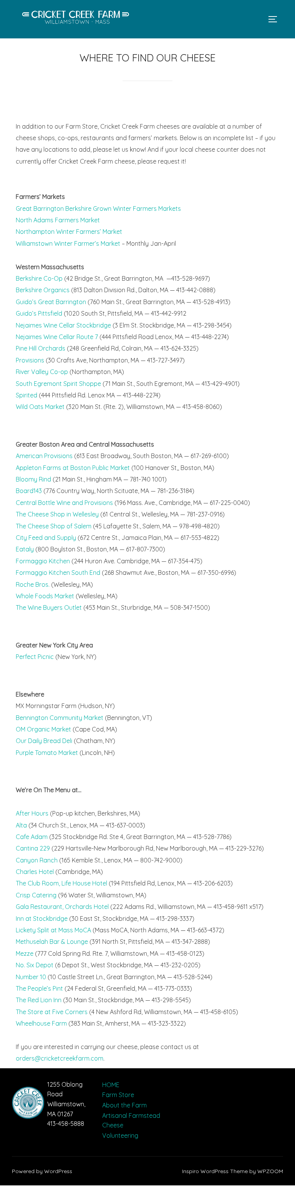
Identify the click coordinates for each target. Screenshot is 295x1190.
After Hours (32, 813)
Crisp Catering (36, 895)
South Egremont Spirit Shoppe (58, 383)
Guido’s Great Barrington (51, 302)
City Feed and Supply (46, 537)
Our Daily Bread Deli (44, 741)
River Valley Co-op (42, 372)
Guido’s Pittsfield (39, 313)
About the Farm (124, 1105)
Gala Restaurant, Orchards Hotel (62, 906)
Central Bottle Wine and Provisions (64, 502)
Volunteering (120, 1135)
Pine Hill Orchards (40, 348)
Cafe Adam (32, 837)
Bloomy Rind (33, 479)
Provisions (30, 360)
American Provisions (44, 456)
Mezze (24, 953)
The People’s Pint (39, 988)
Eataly (25, 549)
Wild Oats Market (40, 406)
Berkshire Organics (43, 290)
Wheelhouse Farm (41, 1023)
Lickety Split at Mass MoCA (53, 930)
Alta (21, 825)
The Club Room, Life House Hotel (61, 883)
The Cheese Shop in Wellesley (57, 514)
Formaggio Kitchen (43, 561)
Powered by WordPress (42, 1171)
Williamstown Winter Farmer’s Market (69, 243)
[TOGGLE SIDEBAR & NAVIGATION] (275, 19)
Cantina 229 (33, 848)
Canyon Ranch (37, 860)
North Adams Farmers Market (58, 220)
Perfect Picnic (35, 656)
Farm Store (118, 1095)
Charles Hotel (35, 872)
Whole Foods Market (45, 596)
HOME (110, 1085)
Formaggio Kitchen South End (58, 572)
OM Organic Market (43, 729)
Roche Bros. (33, 584)
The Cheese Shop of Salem (53, 526)
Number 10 (31, 977)
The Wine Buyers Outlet (49, 607)
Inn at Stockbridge (42, 918)
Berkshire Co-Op (39, 278)
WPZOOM (270, 1171)
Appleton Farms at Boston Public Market (73, 468)
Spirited (26, 395)
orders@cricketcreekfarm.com (59, 1058)
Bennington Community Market (59, 718)
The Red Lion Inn (38, 1000)
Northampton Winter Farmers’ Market (69, 231)
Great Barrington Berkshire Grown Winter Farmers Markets (98, 208)
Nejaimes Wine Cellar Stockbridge (63, 325)
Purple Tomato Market (47, 752)
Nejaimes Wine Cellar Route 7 (57, 337)
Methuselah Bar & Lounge (52, 941)
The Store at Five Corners (52, 1012)
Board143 (29, 491)
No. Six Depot (34, 965)
